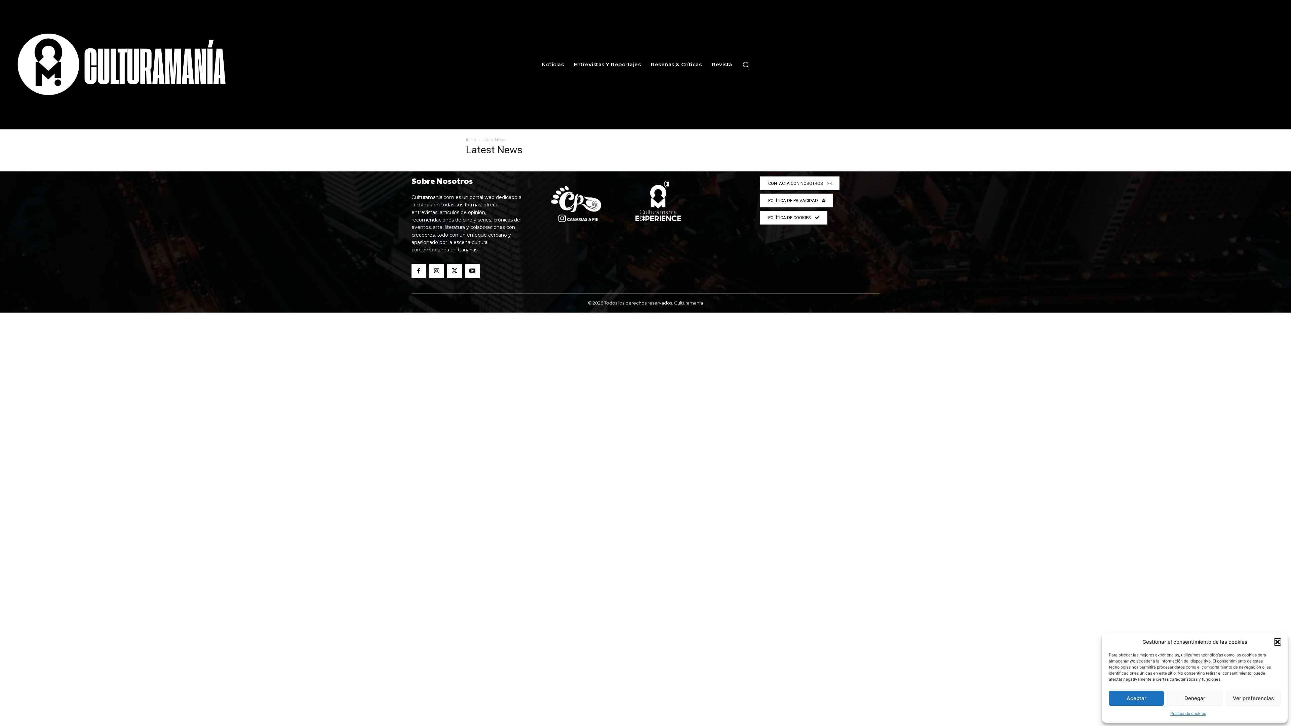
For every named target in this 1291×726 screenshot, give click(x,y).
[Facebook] (419, 271)
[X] (454, 271)
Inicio (471, 140)
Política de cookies (1188, 713)
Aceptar (1136, 698)
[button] (1277, 642)
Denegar (1194, 698)
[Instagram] (436, 271)
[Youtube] (472, 271)
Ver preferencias (1253, 698)
